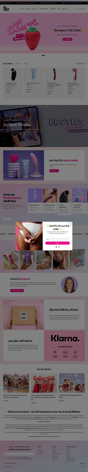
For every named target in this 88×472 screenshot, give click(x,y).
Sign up (57, 243)
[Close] (70, 224)
